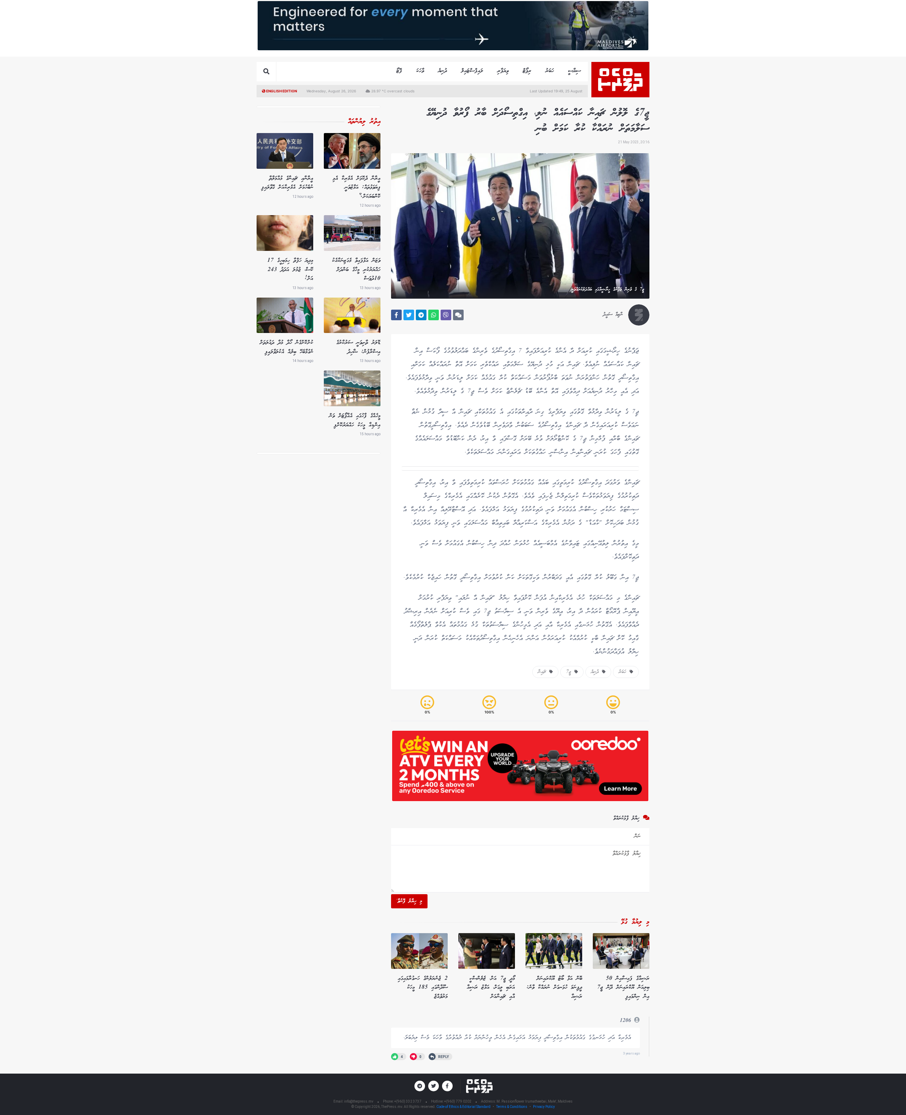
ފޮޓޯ (399, 71)
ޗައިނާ (543, 672)
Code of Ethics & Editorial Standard (463, 1107)
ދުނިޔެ (442, 71)
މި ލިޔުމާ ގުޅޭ (635, 922)
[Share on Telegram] (421, 315)
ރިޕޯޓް (527, 71)
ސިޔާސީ (574, 71)
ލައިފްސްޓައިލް (472, 71)
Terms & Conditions (511, 1107)
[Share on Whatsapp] (433, 315)
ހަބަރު (549, 71)
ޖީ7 (570, 672)
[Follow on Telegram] (419, 1086)
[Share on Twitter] (408, 315)
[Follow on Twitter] (433, 1086)
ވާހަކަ (420, 71)
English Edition (281, 91)
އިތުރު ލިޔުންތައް (364, 121)
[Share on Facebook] (396, 315)
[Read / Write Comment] (458, 315)
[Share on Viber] (446, 315)
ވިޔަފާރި (503, 71)
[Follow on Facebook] (447, 1086)
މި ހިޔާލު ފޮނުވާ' (409, 901)
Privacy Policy (544, 1107)
